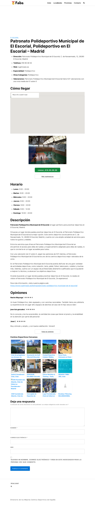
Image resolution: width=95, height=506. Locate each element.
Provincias (68, 3)
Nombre (13, 428)
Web (11, 447)
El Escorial (14, 37)
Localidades (57, 3)
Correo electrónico (18, 437)
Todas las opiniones (47, 331)
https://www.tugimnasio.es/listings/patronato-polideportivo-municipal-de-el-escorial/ (43, 286)
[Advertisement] (47, 20)
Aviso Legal (15, 483)
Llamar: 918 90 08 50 (47, 170)
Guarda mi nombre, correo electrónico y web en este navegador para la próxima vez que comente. (46, 461)
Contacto (77, 3)
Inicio (49, 3)
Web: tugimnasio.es (47, 176)
